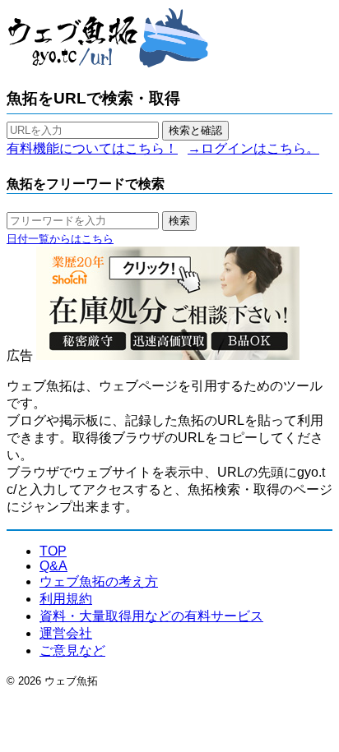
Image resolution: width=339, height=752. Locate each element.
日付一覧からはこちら (60, 239)
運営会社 (65, 633)
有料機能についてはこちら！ (92, 148)
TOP (53, 551)
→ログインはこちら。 (253, 148)
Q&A (53, 566)
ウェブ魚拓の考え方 (98, 581)
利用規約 (65, 599)
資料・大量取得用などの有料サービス (151, 616)
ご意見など (72, 650)
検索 (179, 221)
